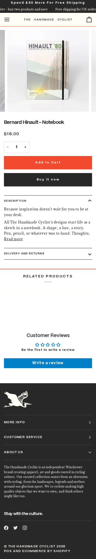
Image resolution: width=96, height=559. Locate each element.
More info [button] (14, 422)
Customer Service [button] (23, 437)
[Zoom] (16, 102)
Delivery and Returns (24, 253)
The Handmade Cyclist (32, 546)
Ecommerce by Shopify (46, 551)
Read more (13, 239)
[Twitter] (15, 528)
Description (15, 201)
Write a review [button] (48, 363)
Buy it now (48, 179)
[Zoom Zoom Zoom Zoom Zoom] (48, 71)
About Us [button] (13, 452)
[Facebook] (6, 528)
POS (8, 551)
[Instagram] (25, 528)
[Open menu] (11, 19)
